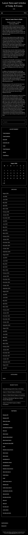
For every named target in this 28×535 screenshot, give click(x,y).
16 (23, 173)
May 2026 (5, 202)
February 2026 (6, 211)
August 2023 (5, 291)
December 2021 (6, 352)
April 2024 (5, 267)
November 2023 (6, 282)
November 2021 (6, 355)
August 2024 (5, 254)
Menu (25, 13)
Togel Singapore (6, 149)
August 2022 (5, 328)
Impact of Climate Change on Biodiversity (12, 392)
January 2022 (6, 349)
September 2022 (6, 325)
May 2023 (5, 300)
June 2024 (5, 260)
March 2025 (5, 233)
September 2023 (6, 288)
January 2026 (6, 215)
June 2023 (5, 297)
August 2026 (5, 193)
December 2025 (6, 218)
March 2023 (5, 306)
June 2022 (5, 334)
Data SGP (5, 139)
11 (7, 173)
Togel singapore (6, 133)
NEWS (4, 378)
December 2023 (6, 279)
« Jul (4, 183)
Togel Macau (6, 155)
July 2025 (5, 221)
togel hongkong (4, 523)
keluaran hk (3, 525)
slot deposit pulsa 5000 (8, 443)
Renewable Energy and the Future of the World (13, 389)
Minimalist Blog (12, 533)
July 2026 (5, 196)
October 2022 (6, 322)
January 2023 (6, 313)
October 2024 (6, 248)
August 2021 (5, 365)
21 (17, 175)
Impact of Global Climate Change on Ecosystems (14, 395)
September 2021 (6, 362)
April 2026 (5, 205)
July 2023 (5, 294)
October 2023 (6, 285)
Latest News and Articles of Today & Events (14, 4)
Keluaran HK (5, 415)
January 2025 (6, 239)
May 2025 (5, 227)
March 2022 (5, 343)
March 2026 (5, 208)
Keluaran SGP (6, 418)
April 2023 (5, 303)
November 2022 (6, 319)
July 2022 (5, 331)
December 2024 (6, 242)
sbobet (4, 152)
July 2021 (5, 368)
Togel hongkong (6, 136)
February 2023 (6, 310)
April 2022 (5, 340)
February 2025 (6, 236)
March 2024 (5, 270)
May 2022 (5, 337)
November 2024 (6, 245)
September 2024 (6, 251)
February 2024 (6, 273)
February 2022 (6, 346)
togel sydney (5, 509)
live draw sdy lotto (7, 513)
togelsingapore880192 (14, 23)
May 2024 (5, 264)
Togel (4, 146)
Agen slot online (6, 421)
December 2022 (6, 316)
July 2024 (5, 257)
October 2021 (6, 359)
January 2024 (6, 276)
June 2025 (5, 224)
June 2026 (5, 199)
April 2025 (5, 230)
